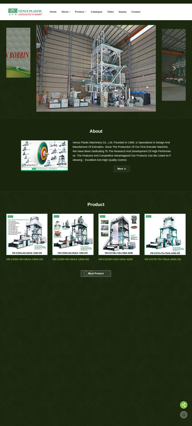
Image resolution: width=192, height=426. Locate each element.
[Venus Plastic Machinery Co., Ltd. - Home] (25, 12)
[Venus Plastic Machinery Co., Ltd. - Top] (184, 414)
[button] (17, 68)
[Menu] (184, 405)
